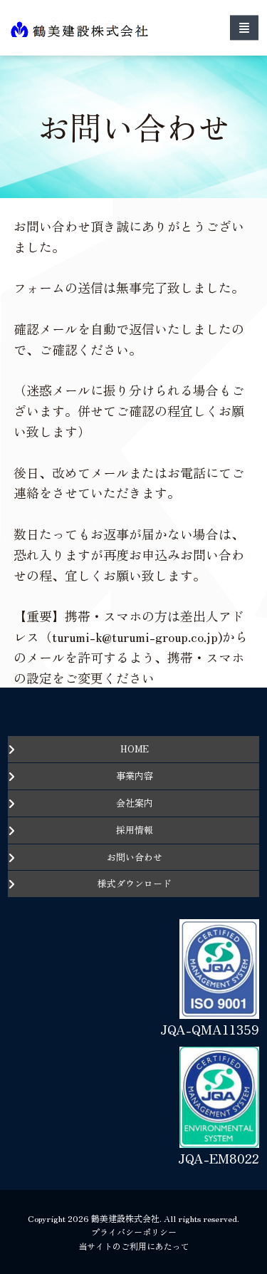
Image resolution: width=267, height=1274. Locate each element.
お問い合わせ (134, 857)
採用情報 (134, 830)
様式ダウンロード (135, 883)
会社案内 (134, 802)
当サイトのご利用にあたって (133, 1246)
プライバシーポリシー (134, 1232)
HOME (134, 748)
